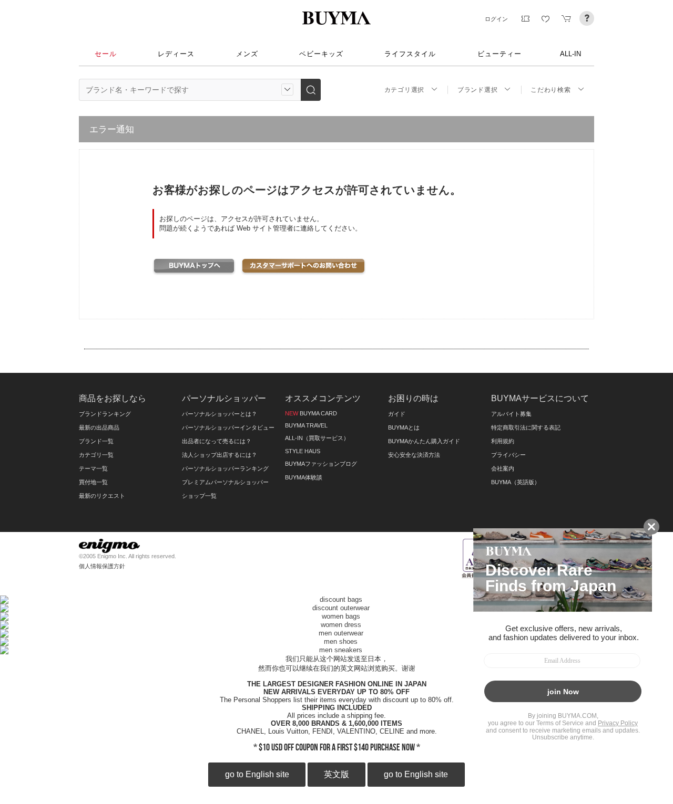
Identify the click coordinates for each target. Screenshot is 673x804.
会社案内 (502, 468)
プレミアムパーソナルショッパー (225, 482)
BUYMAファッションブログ (321, 464)
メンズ (247, 53)
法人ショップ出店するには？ (219, 455)
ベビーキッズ (321, 53)
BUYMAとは (404, 427)
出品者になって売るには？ (216, 441)
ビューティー (499, 53)
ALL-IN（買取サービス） (317, 438)
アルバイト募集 (511, 414)
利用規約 (502, 441)
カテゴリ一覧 (96, 455)
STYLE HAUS (302, 451)
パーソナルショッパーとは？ (219, 414)
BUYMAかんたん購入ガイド (424, 441)
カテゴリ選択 (404, 89)
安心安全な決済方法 (414, 455)
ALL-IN (570, 53)
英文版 (336, 774)
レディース (176, 53)
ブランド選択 (477, 89)
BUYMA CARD (311, 413)
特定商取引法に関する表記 (525, 427)
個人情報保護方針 (102, 566)
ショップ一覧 (199, 496)
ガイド (396, 414)
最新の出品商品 (99, 427)
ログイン (496, 19)
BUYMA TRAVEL (306, 425)
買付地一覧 (93, 482)
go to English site (257, 774)
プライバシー (508, 455)
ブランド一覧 (96, 441)
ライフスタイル (410, 53)
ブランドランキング (105, 414)
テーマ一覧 (93, 468)
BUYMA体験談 (303, 477)
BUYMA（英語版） (515, 482)
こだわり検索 (550, 89)
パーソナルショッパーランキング (225, 468)
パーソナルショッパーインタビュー (228, 427)
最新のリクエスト (102, 496)
